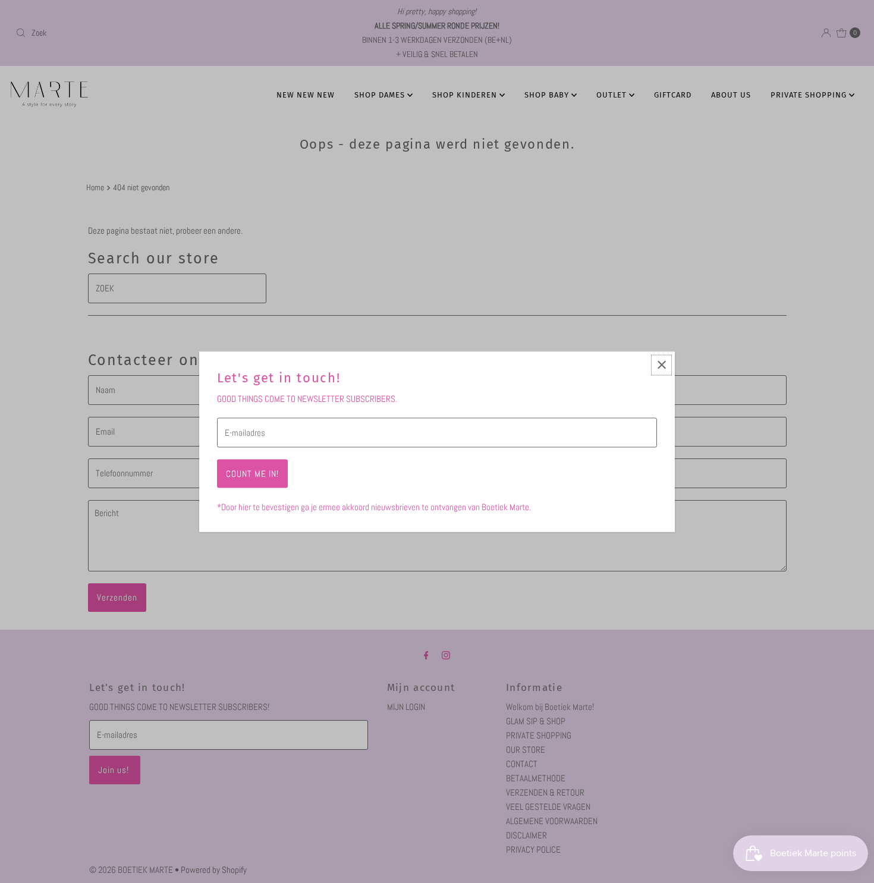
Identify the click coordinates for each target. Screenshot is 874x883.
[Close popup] (661, 364)
